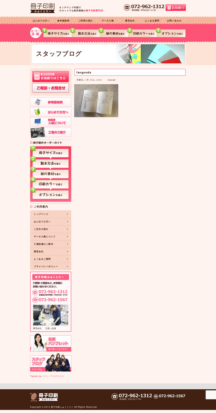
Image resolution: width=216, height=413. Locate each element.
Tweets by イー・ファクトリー (47, 376)
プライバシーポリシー (46, 266)
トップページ (41, 214)
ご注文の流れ (41, 229)
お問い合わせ (174, 20)
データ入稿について (45, 236)
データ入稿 (108, 20)
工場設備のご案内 (43, 244)
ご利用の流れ (85, 20)
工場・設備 (50, 328)
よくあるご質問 (42, 258)
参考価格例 (63, 20)
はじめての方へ (41, 20)
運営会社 (130, 20)
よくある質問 (152, 20)
